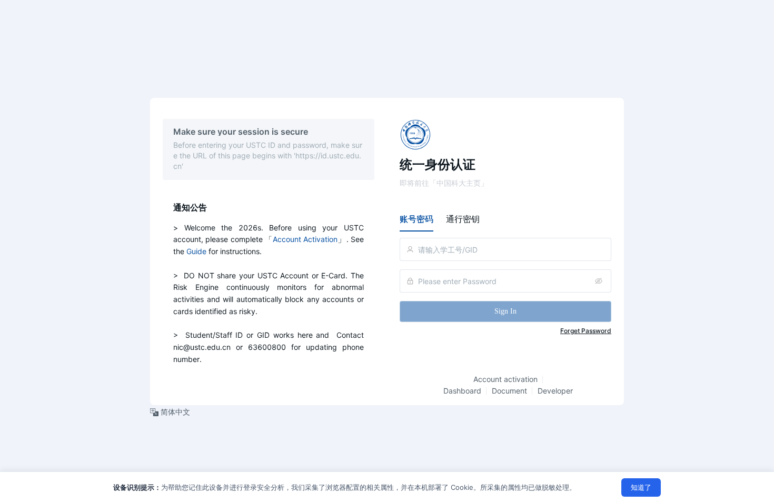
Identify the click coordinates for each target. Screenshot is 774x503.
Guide (196, 251)
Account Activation (305, 239)
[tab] (416, 219)
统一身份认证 (437, 164)
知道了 (641, 487)
